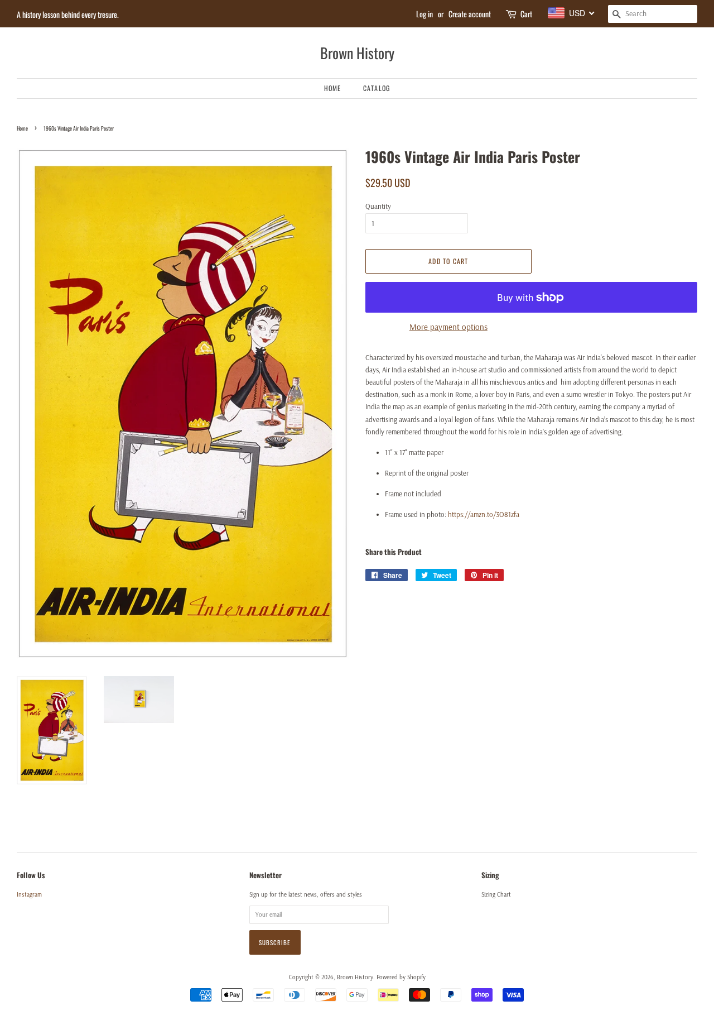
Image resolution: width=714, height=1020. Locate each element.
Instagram (29, 894)
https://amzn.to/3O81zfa (483, 514)
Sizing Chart (496, 894)
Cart (526, 14)
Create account (469, 14)
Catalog (376, 88)
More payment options (448, 327)
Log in (424, 14)
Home (332, 88)
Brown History (357, 52)
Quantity (378, 206)
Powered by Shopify (401, 977)
